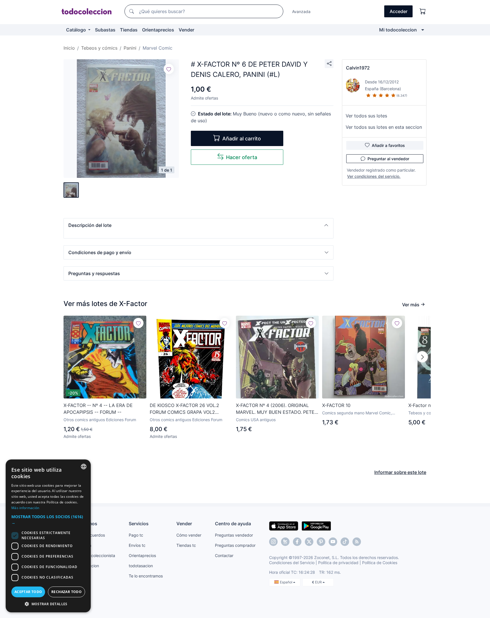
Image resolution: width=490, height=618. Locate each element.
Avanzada (301, 11)
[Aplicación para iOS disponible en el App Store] (283, 525)
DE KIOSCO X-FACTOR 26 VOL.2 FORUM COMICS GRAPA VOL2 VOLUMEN (184, 408)
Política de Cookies (379, 562)
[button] (198, 225)
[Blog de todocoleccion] (356, 541)
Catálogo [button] (76, 30)
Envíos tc (137, 545)
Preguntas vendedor (234, 535)
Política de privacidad (338, 562)
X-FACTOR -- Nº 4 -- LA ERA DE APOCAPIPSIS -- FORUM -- (98, 408)
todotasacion (141, 565)
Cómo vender (188, 535)
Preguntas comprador (235, 545)
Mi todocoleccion (398, 30)
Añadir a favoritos (388, 145)
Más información (25, 507)
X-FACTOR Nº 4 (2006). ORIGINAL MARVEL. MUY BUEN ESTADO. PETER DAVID (276, 408)
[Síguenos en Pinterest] (321, 541)
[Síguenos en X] (309, 541)
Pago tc (136, 535)
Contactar (224, 555)
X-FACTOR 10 (336, 405)
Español (286, 582)
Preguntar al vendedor (388, 158)
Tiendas (129, 30)
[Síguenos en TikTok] (345, 541)
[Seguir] (169, 69)
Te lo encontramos (146, 575)
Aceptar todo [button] (28, 591)
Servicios (139, 523)
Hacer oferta (241, 157)
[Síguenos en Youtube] (333, 541)
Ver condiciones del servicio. (373, 176)
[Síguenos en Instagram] (273, 541)
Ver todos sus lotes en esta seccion (384, 127)
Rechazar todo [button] (66, 591)
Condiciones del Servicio (291, 562)
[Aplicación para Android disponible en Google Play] (316, 525)
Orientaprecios (158, 30)
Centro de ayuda (233, 523)
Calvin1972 (358, 68)
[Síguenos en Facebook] (297, 541)
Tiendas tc (186, 545)
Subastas (105, 30)
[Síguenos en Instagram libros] (285, 541)
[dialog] (48, 535)
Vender (186, 30)
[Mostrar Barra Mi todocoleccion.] (422, 29)
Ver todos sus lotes (366, 116)
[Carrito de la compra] (422, 11)
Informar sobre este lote (400, 472)
